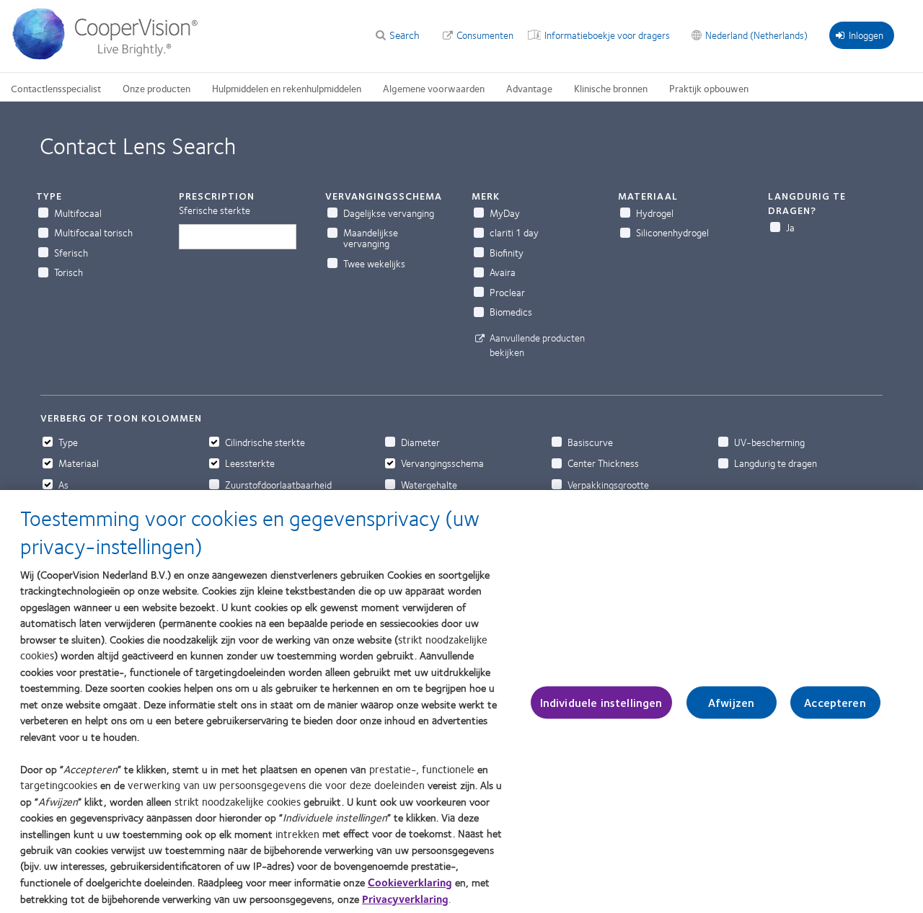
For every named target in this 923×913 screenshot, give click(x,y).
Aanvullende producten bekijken (537, 344)
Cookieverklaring (410, 882)
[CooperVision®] (112, 56)
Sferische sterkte (214, 209)
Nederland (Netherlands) (756, 35)
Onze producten (156, 88)
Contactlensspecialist (56, 88)
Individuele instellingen (601, 702)
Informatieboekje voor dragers (607, 35)
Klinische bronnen (611, 88)
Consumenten (484, 35)
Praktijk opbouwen (708, 88)
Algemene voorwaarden (434, 88)
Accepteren (835, 702)
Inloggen (866, 35)
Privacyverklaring (405, 898)
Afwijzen (731, 702)
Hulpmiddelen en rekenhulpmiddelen (286, 88)
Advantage (529, 88)
